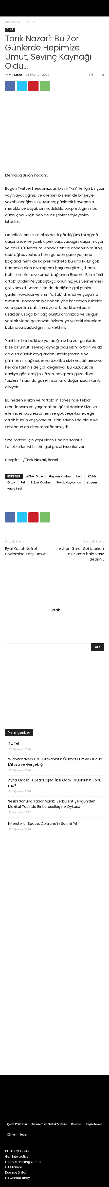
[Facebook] (10, 86)
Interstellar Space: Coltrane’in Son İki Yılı (43, 823)
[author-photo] (54, 602)
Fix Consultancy (17, 1178)
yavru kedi (14, 488)
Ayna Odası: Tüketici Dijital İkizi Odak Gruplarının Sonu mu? (54, 783)
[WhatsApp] (45, 86)
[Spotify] (59, 1105)
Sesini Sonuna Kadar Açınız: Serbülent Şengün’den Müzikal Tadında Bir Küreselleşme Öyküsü (52, 804)
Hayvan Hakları (60, 476)
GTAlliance (13, 1167)
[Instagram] (40, 1105)
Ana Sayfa (13, 22)
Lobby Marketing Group (23, 1162)
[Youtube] (78, 1105)
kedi (79, 476)
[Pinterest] (33, 86)
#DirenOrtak (34, 476)
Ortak (31, 22)
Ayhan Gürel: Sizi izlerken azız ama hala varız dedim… (81, 554)
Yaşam (92, 482)
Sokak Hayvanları (68, 482)
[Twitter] (22, 86)
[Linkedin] (49, 1105)
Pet (23, 482)
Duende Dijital (15, 1172)
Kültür (92, 476)
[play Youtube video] (54, 691)
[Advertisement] (54, 1010)
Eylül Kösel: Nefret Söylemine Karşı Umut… (26, 551)
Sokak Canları (41, 482)
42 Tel (13, 743)
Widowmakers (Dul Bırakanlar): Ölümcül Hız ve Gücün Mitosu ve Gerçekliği (55, 762)
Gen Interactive (16, 1156)
